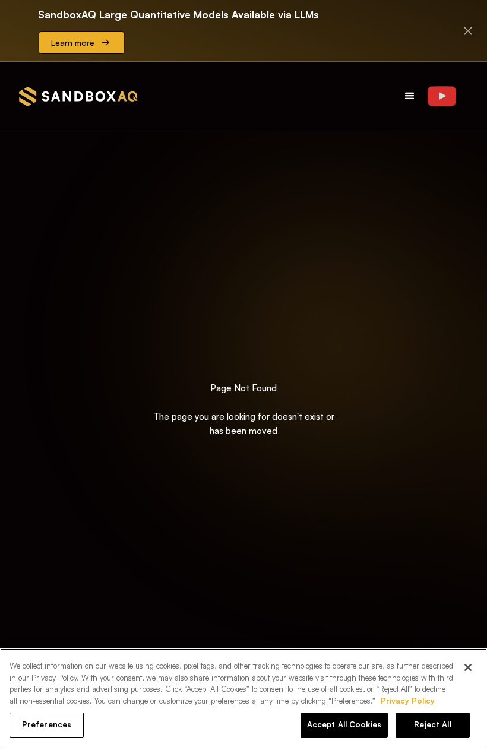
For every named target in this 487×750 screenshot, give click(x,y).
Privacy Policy (408, 700)
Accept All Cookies (344, 724)
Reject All (432, 724)
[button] (410, 96)
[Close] (468, 667)
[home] (78, 96)
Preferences (46, 724)
